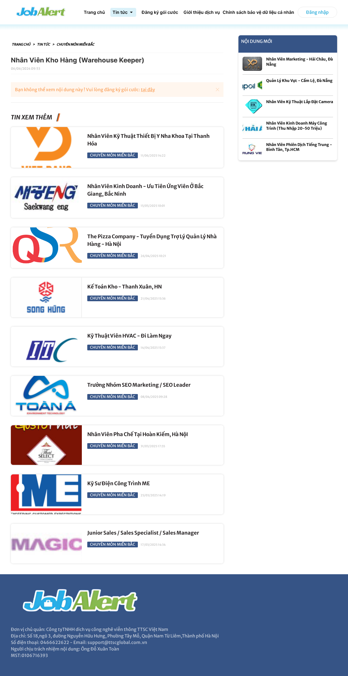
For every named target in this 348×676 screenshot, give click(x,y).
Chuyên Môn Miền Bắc (75, 44)
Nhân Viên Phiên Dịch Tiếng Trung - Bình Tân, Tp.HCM (299, 147)
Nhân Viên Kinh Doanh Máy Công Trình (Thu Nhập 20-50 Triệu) (296, 126)
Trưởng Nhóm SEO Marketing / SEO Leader (139, 385)
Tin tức (44, 44)
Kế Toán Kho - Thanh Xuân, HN (124, 287)
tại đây (148, 89)
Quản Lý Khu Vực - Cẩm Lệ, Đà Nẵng (299, 80)
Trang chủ (21, 44)
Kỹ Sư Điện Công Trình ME (118, 483)
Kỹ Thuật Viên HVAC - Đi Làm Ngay (129, 336)
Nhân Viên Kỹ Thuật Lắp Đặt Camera (299, 101)
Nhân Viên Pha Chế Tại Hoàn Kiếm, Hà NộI (137, 434)
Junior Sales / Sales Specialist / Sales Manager (143, 533)
